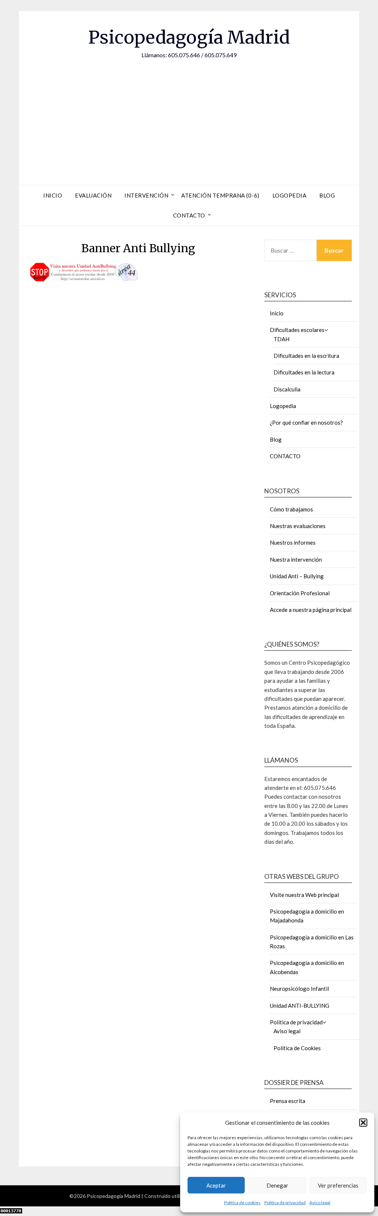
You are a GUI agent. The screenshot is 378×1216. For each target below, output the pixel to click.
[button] (363, 1122)
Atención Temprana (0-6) (220, 195)
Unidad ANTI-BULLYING (299, 1005)
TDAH (281, 339)
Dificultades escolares (297, 329)
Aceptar (216, 1185)
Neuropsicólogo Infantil (299, 988)
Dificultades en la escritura (306, 355)
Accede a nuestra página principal (310, 609)
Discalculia (287, 389)
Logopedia (289, 195)
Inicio (52, 195)
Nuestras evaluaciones (298, 526)
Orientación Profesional (300, 593)
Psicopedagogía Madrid (189, 37)
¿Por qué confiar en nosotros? (306, 422)
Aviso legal (319, 1202)
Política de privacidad (285, 1202)
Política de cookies (242, 1202)
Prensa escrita (287, 1100)
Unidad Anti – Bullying (297, 576)
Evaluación (93, 195)
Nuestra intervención (296, 559)
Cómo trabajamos (291, 509)
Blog (327, 195)
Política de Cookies (297, 1048)
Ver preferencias (338, 1185)
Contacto (189, 215)
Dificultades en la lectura (304, 372)
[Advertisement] (189, 115)
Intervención (146, 195)
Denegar (277, 1185)
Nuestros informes (293, 542)
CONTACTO (285, 456)
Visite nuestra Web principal (304, 894)
